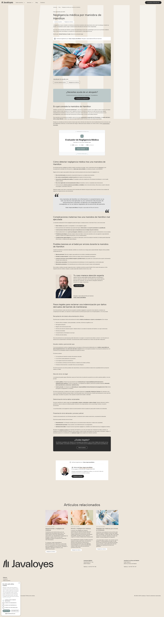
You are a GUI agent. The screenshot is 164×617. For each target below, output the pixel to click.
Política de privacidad (7, 597)
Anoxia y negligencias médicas (81, 528)
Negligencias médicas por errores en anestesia (107, 529)
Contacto (5, 579)
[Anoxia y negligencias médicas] (82, 510)
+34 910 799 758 (92, 566)
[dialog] (10, 599)
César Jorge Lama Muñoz (75, 38)
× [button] (19, 583)
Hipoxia (57, 254)
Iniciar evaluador (81, 148)
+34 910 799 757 (132, 566)
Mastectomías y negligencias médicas (54, 529)
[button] (24, 2)
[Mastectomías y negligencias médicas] (56, 510)
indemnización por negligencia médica (101, 426)
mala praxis (100, 167)
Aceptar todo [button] (6, 610)
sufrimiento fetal (66, 186)
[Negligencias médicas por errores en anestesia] (107, 510)
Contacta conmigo (77, 476)
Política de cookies (30, 595)
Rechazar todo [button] (15, 610)
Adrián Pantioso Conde (64, 34)
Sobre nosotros (6, 580)
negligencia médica (63, 429)
